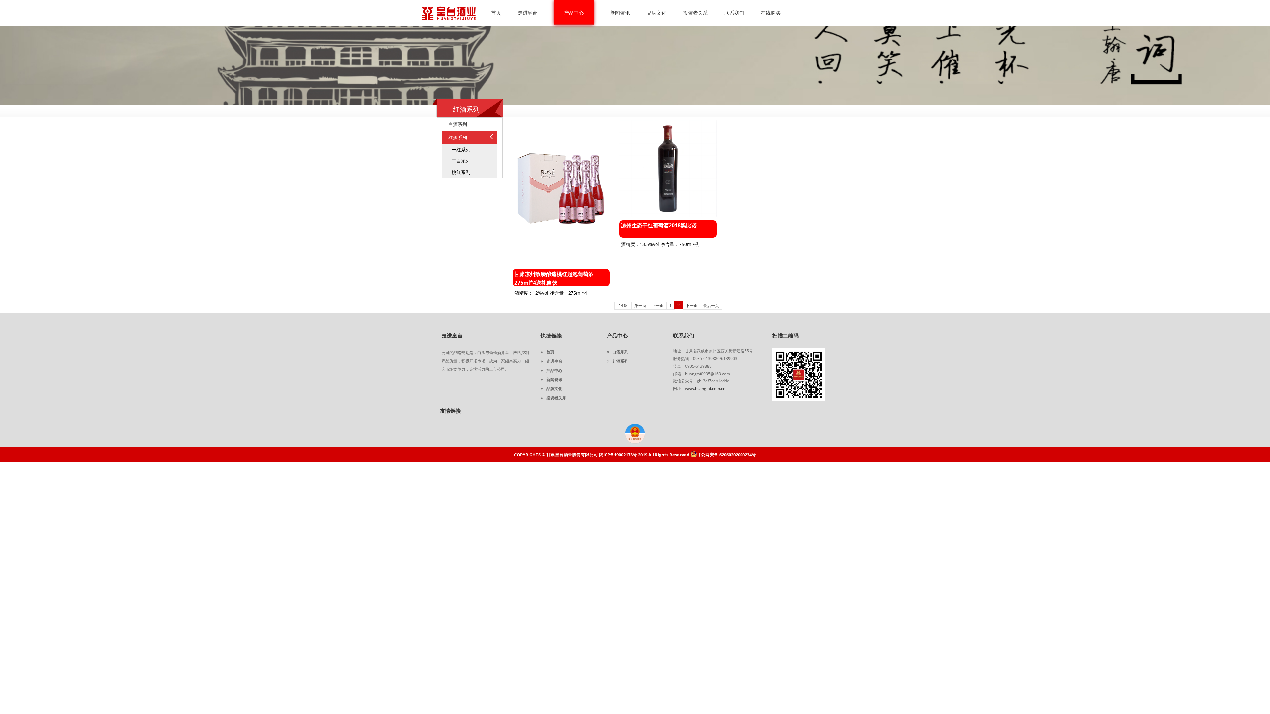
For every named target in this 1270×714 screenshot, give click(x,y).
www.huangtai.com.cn (705, 388)
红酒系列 (620, 361)
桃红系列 (461, 172)
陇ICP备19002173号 (618, 454)
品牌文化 (656, 12)
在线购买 (771, 12)
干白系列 (461, 161)
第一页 (640, 305)
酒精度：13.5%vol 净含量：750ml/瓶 (660, 244)
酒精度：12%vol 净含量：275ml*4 (550, 293)
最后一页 (711, 305)
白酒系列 (620, 352)
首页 (496, 12)
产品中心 (574, 12)
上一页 (658, 305)
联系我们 (734, 12)
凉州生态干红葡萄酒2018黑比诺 (659, 225)
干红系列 (461, 149)
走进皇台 (527, 12)
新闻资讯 (620, 12)
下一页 (692, 305)
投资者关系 (695, 12)
